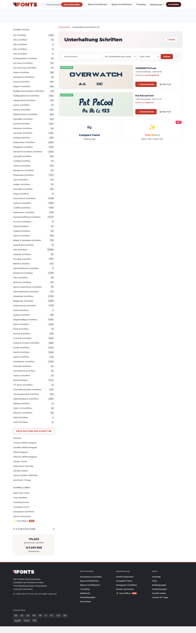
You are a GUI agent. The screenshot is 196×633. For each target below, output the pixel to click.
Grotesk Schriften (22, 338)
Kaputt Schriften (22, 86)
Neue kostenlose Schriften (34, 431)
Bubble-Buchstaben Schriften (28, 91)
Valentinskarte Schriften (26, 399)
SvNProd (149, 102)
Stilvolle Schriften (22, 366)
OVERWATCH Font (145, 68)
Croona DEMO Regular (25, 442)
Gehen (166, 56)
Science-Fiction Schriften (26, 343)
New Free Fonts (21, 493)
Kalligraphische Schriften (26, 95)
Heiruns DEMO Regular (25, 456)
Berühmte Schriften (23, 170)
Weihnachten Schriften (25, 114)
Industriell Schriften (23, 245)
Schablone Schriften (23, 361)
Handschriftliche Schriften (27, 217)
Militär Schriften (21, 263)
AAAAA (17, 438)
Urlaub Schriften (21, 231)
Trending (141, 4)
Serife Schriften (21, 352)
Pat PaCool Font (144, 95)
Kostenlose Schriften (91, 576)
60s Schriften (20, 44)
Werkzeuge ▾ (157, 4)
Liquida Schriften (22, 254)
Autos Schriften (21, 105)
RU (65, 615)
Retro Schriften (21, 324)
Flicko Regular (20, 452)
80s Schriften (20, 49)
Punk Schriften (21, 310)
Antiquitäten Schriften (25, 58)
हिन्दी (34, 620)
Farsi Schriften (20, 179)
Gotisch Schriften (22, 203)
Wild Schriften (20, 417)
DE (22, 615)
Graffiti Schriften (22, 207)
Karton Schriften (22, 109)
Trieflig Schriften (22, 161)
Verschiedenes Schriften (26, 268)
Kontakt (156, 576)
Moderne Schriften (23, 273)
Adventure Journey (23, 466)
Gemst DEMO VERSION (25, 475)
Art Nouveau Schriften (25, 67)
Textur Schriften (21, 375)
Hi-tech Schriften (22, 221)
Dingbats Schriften (23, 147)
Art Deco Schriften (23, 63)
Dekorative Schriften (24, 142)
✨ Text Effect (23, 521)
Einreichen (85, 601)
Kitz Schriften (20, 249)
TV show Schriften (23, 385)
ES (28, 615)
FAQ (154, 581)
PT (51, 615)
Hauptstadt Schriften (24, 100)
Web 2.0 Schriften (22, 408)
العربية (17, 620)
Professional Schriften (24, 305)
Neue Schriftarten (97, 4)
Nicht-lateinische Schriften (27, 287)
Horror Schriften (21, 235)
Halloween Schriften (24, 212)
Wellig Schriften (21, 403)
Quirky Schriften (21, 315)
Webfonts (85, 593)
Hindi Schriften (21, 226)
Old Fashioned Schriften (26, 291)
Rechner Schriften (22, 128)
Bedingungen (159, 585)
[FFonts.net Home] (25, 4)
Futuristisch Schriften (24, 198)
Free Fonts (64, 27)
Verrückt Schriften (22, 133)
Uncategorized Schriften (26, 394)
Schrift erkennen (124, 576)
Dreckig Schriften (22, 259)
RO (34, 615)
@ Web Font (165, 84)
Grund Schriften (21, 81)
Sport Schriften (21, 357)
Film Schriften (20, 277)
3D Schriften (19, 35)
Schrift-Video (159, 593)
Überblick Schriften (23, 296)
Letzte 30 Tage (160, 597)
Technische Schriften (24, 371)
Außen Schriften (21, 184)
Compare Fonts (21, 507)
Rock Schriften (21, 329)
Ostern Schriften (22, 165)
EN (16, 615)
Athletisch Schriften (23, 77)
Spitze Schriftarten (121, 4)
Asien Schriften (21, 72)
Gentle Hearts (20, 470)
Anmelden (173, 4)
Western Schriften (22, 413)
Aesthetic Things (22, 480)
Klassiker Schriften (23, 119)
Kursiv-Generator (22, 516)
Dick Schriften (20, 380)
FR (40, 615)
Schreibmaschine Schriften (27, 389)
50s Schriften (20, 39)
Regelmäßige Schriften (25, 319)
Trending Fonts (21, 502)
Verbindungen (159, 589)
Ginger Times (20, 461)
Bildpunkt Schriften (23, 301)
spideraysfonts (152, 75)
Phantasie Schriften (23, 175)
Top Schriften (20, 497)
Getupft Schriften (22, 156)
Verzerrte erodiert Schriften (27, 151)
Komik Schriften (21, 123)
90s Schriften (20, 53)
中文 (58, 615)
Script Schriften (21, 347)
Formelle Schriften (23, 189)
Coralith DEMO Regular (25, 447)
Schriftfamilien (87, 597)
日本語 (26, 620)
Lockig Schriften (21, 137)
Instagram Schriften (23, 511)
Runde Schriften (21, 333)
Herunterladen (147, 84)
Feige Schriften (21, 193)
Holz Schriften (20, 422)
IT (46, 615)
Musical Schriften (22, 282)
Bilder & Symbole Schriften (27, 240)
